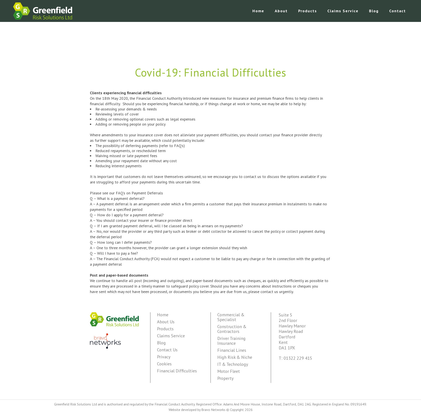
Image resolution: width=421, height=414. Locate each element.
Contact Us (167, 349)
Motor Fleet (228, 371)
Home (162, 314)
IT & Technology (232, 364)
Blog (161, 342)
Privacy (163, 356)
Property (225, 378)
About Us (166, 321)
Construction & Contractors (231, 329)
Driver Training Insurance (231, 341)
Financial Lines (231, 350)
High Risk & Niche (234, 357)
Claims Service (171, 335)
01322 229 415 (298, 358)
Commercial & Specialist (230, 317)
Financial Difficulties (177, 370)
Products (165, 328)
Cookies (164, 363)
